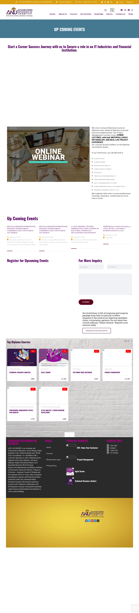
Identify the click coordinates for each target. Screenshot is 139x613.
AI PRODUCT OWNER (99, 162)
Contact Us (120, 14)
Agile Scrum (80, 471)
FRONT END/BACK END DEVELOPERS (104, 179)
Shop (130, 14)
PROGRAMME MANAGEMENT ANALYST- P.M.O (106, 190)
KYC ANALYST (98, 172)
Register (129, 2)
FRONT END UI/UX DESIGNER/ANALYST (105, 176)
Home (48, 447)
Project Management (85, 459)
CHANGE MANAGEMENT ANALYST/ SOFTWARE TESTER (109, 186)
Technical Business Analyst (85, 481)
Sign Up (14, 609)
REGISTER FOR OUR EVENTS (96, 331)
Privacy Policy (51, 466)
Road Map (98, 14)
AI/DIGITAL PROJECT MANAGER (102, 169)
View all (127, 341)
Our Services (85, 14)
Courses (73, 14)
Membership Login (53, 459)
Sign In (21, 609)
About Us (63, 14)
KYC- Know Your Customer (87, 447)
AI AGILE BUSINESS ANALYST (102, 165)
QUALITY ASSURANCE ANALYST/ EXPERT (105, 183)
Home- (53, 14)
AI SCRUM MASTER (99, 158)
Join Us (109, 14)
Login (121, 2)
